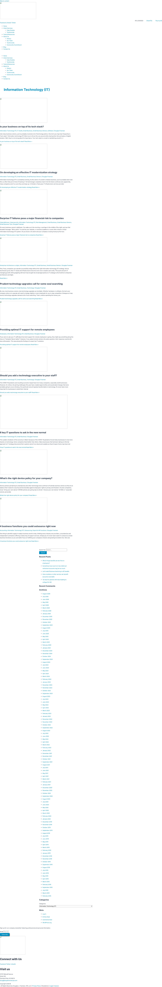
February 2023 (47, 713)
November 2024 (47, 653)
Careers (56, 986)
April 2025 (46, 639)
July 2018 (45, 870)
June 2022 (46, 736)
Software (50, 131)
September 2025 (48, 625)
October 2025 (47, 622)
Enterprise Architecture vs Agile (9, 265)
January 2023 (47, 716)
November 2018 (47, 859)
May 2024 (45, 670)
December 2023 (47, 685)
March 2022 (46, 745)
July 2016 (45, 890)
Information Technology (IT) (8, 131)
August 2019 (46, 833)
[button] (81, 52)
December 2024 (47, 651)
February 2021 (47, 782)
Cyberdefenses (4, 222)
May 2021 (45, 773)
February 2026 (47, 611)
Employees (3, 334)
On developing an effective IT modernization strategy (28, 172)
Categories (42, 903)
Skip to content (4, 1)
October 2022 (47, 725)
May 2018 (45, 876)
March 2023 (46, 710)
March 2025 (46, 642)
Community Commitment (14, 45)
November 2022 (47, 722)
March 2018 (46, 881)
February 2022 (47, 747)
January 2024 (47, 682)
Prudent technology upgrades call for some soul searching (31, 283)
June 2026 (46, 599)
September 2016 (47, 887)
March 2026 (46, 608)
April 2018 (46, 879)
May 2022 (45, 739)
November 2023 (47, 688)
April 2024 (46, 673)
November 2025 (47, 619)
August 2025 (46, 628)
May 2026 (45, 602)
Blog (4, 47)
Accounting (3, 530)
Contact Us (6, 49)
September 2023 (48, 693)
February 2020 (47, 816)
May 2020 (45, 807)
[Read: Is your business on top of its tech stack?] (23, 122)
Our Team (10, 40)
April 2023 (46, 708)
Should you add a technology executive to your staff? (28, 375)
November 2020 (47, 790)
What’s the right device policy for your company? (26, 478)
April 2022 (46, 742)
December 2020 (47, 787)
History (9, 38)
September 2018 (47, 864)
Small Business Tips (6, 224)
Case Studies (11, 30)
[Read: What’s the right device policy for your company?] (23, 474)
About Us (6, 36)
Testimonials (10, 32)
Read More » (16, 141)
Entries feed (46, 917)
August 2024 (46, 662)
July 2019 (45, 836)
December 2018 (47, 856)
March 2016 (46, 893)
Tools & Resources (9, 34)
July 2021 (45, 767)
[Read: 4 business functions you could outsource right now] (23, 522)
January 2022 (47, 750)
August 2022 (46, 730)
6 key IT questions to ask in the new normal (23, 432)
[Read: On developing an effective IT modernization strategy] (23, 168)
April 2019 (46, 844)
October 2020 (47, 793)
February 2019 (47, 850)
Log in (44, 914)
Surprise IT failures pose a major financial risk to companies (32, 218)
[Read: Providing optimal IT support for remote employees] (23, 325)
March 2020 (46, 813)
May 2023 (45, 705)
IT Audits (20, 131)
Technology (30, 288)
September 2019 (47, 830)
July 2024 (45, 665)
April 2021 (46, 776)
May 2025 (45, 636)
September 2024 (48, 659)
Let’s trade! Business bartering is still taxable (56, 571)
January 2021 (46, 785)
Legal (51, 986)
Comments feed (47, 920)
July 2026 (45, 596)
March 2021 (46, 779)
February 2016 (47, 896)
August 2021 (46, 765)
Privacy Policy (36, 986)
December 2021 (47, 753)
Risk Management (41, 222)
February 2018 (47, 884)
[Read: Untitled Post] (23, 261)
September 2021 (47, 762)
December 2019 (47, 822)
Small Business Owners (40, 131)
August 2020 (46, 799)
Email (2, 931)
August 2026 (46, 594)
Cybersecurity (14, 222)
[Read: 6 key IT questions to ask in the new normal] (34, 428)
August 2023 (46, 696)
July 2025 (45, 631)
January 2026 (47, 613)
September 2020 (48, 796)
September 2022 (48, 728)
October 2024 (47, 656)
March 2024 (46, 676)
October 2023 (47, 690)
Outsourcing (28, 530)
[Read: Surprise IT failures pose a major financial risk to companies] (23, 214)
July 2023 (45, 699)
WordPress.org (47, 922)
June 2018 (46, 873)
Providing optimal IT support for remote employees (27, 329)
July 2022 (45, 733)
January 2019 (46, 853)
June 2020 (46, 804)
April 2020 (46, 810)
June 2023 (46, 702)
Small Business (27, 131)
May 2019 (45, 842)
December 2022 (47, 719)
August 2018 (46, 867)
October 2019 (47, 827)
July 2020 (45, 802)
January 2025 (47, 648)
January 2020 (47, 819)
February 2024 (47, 679)
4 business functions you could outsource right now (28, 526)
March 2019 (46, 847)
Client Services (7, 28)
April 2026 (46, 605)
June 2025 (46, 633)
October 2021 (47, 759)
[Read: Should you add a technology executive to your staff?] (23, 371)
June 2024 (46, 668)
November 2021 (47, 756)
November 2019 (47, 824)
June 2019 (46, 839)
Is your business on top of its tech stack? (22, 126)
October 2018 (47, 861)
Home (5, 26)
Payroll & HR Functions (39, 530)
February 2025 (47, 645)
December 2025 (47, 616)
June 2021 (46, 770)
